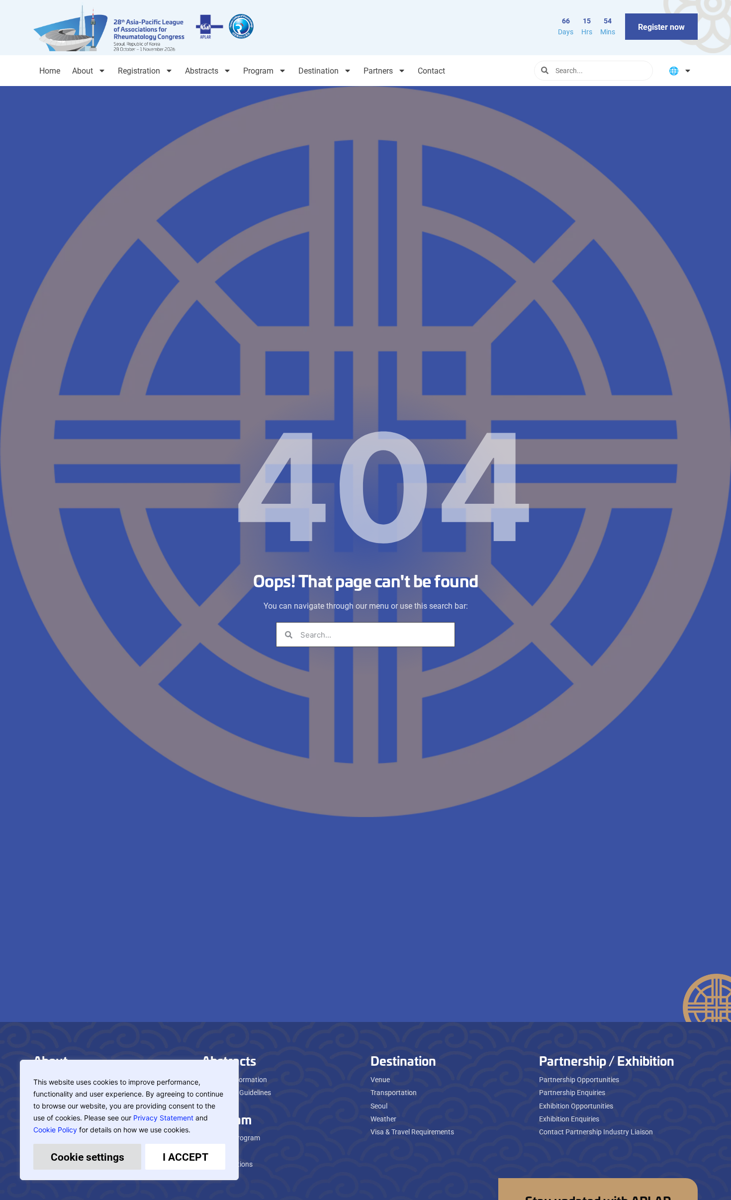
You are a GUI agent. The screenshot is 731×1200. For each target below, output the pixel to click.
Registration (139, 70)
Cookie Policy (55, 1129)
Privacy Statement (163, 1117)
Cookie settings (87, 1157)
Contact (431, 70)
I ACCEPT (185, 1157)
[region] (129, 1120)
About (82, 70)
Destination (318, 70)
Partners (378, 70)
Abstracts (201, 70)
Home (49, 70)
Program (258, 70)
